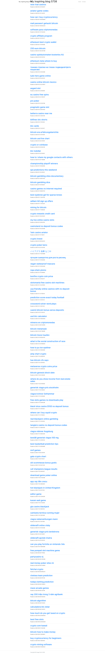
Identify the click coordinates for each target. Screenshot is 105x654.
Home (79, 1)
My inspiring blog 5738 (25, 1)
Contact (84, 1)
